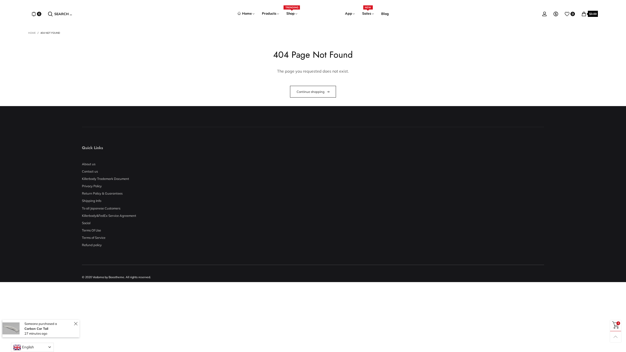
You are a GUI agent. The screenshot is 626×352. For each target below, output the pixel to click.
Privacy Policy (92, 186)
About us (88, 164)
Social (86, 223)
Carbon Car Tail (36, 328)
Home (247, 13)
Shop (291, 13)
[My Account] (544, 14)
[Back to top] (615, 336)
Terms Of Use (91, 230)
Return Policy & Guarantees (102, 193)
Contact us (90, 171)
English (27, 347)
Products (269, 13)
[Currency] (556, 14)
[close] (75, 324)
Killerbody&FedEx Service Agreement (109, 216)
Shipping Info (91, 201)
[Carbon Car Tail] (11, 328)
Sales (366, 13)
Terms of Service (93, 238)
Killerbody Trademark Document (105, 179)
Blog (385, 13)
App (348, 13)
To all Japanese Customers (101, 208)
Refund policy (92, 245)
